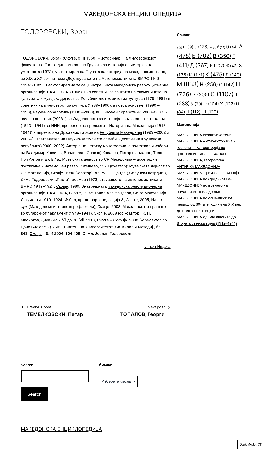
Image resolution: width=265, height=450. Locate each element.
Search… (28, 365)
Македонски (41, 206)
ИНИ (55, 125)
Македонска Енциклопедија (132, 13)
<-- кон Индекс (157, 246)
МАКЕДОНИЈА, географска (200, 159)
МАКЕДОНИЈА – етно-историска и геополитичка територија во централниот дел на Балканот (206, 147)
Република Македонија (121, 132)
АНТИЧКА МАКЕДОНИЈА (198, 166)
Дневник (49, 219)
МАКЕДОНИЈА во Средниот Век (204, 178)
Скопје (70, 58)
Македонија (143, 125)
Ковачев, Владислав (65, 152)
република (30, 145)
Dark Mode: (248, 444)
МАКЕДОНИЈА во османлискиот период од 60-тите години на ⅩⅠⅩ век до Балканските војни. (209, 204)
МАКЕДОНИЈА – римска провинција (208, 172)
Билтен (70, 226)
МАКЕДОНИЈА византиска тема (204, 134)
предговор (87, 199)
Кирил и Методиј (137, 226)
